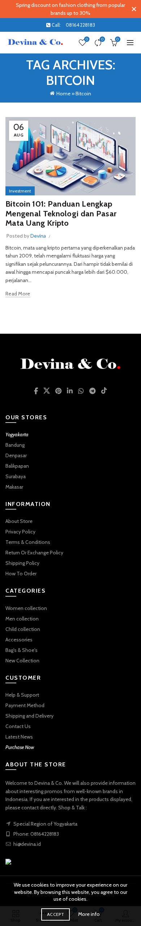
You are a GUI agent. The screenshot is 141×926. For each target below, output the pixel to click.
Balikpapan (17, 466)
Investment (20, 191)
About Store (19, 521)
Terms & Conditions (27, 542)
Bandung (15, 445)
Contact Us (18, 726)
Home (63, 93)
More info (89, 914)
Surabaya (15, 476)
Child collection (22, 629)
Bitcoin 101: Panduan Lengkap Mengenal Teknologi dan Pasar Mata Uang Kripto (60, 213)
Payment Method (24, 705)
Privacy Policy (20, 531)
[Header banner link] (63, 9)
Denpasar (16, 455)
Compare (102, 39)
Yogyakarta (17, 434)
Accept (55, 914)
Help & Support (22, 695)
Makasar (14, 487)
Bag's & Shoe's (21, 650)
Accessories (19, 639)
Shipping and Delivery (29, 716)
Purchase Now (19, 747)
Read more (17, 293)
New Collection (22, 660)
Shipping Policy (22, 563)
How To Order (21, 573)
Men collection (22, 618)
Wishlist (87, 39)
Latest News (19, 737)
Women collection (26, 608)
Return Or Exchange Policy (34, 552)
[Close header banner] (134, 9)
